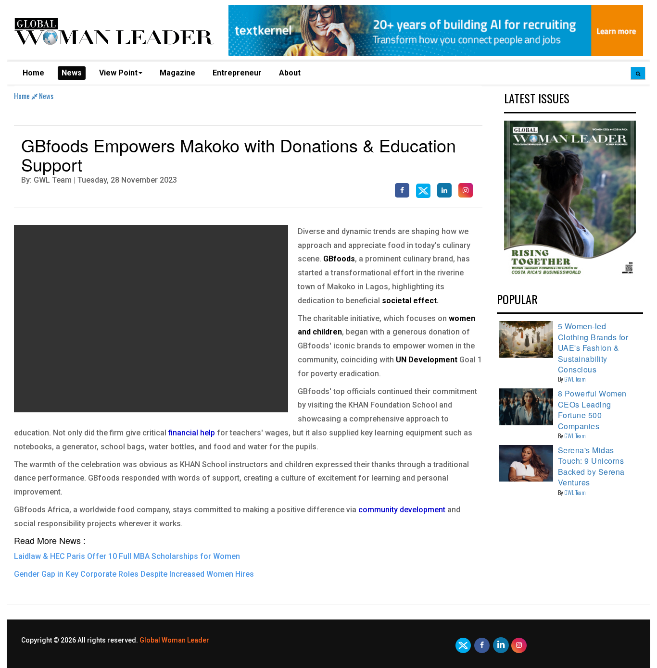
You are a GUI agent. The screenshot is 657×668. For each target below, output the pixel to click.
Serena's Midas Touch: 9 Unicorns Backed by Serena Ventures (591, 466)
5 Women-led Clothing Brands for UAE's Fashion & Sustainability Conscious (593, 348)
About (290, 72)
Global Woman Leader (174, 640)
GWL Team (575, 379)
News (72, 72)
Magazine (177, 72)
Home (33, 72)
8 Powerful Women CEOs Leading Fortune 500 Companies (592, 409)
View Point (118, 72)
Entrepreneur (237, 72)
